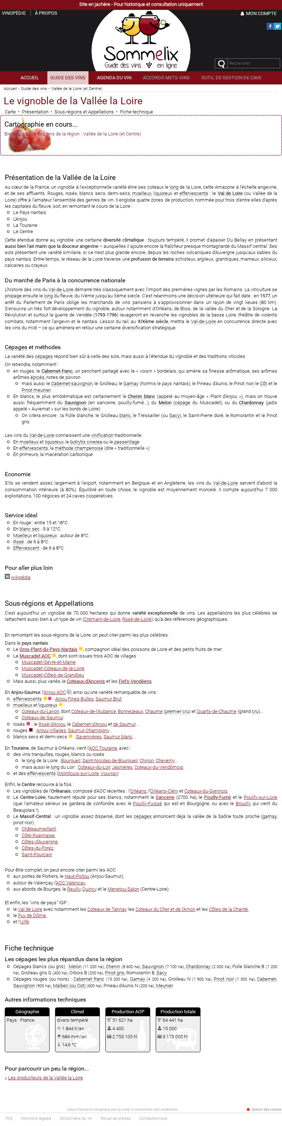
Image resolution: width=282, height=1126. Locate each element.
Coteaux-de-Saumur (42, 717)
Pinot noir (224, 979)
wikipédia (20, 577)
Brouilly (243, 803)
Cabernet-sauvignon (72, 383)
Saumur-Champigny (88, 730)
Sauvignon (75, 402)
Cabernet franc (88, 979)
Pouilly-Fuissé (147, 803)
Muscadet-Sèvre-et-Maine (49, 662)
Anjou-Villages (51, 730)
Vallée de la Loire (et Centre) (76, 88)
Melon (165, 402)
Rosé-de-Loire (136, 619)
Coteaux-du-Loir (94, 767)
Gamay (130, 383)
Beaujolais (24, 810)
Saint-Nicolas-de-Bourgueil (110, 760)
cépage (182, 402)
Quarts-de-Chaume (216, 711)
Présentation (35, 112)
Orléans (138, 791)
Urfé (24, 921)
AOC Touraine (103, 748)
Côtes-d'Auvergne (40, 841)
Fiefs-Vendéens (135, 681)
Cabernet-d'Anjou (89, 724)
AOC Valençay (70, 883)
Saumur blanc (118, 736)
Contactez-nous (153, 1118)
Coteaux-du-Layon (40, 711)
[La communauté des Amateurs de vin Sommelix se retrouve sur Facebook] (270, 28)
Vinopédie (14, 13)
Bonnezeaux (130, 711)
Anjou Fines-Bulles (74, 699)
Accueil (10, 88)
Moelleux (22, 535)
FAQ (9, 1118)
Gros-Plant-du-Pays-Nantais (48, 649)
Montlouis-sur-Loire (78, 773)
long (174, 187)
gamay (269, 816)
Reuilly (73, 889)
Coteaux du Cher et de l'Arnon (165, 909)
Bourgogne (198, 803)
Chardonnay (251, 402)
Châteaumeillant (39, 829)
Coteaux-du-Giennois (206, 791)
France (27, 1020)
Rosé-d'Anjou (52, 724)
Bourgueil (70, 760)
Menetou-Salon (123, 889)
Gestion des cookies (266, 1109)
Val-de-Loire (60, 289)
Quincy (89, 889)
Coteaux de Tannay (106, 909)
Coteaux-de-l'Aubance (93, 711)
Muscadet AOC (35, 656)
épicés (37, 377)
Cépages (16, 347)
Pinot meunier (36, 390)
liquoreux (162, 193)
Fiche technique (136, 112)
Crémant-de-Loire (102, 619)
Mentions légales (36, 1118)
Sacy (174, 415)
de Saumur (124, 724)
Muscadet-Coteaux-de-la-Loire (53, 668)
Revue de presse (116, 1118)
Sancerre (165, 797)
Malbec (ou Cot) (69, 985)
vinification (102, 435)
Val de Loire (230, 193)
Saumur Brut (108, 699)
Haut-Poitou (77, 876)
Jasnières (122, 767)
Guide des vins (34, 88)
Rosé (18, 541)
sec (36, 529)
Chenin (113, 966)
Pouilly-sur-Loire (260, 797)
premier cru (177, 711)
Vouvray (109, 773)
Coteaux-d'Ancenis (86, 681)
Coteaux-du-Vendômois (158, 767)
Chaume (154, 711)
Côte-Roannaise (38, 835)
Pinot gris (114, 972)
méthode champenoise (79, 448)
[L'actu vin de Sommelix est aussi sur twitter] (277, 28)
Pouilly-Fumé (217, 797)
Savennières (89, 736)
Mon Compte (261, 13)
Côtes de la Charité (228, 909)
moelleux (141, 193)
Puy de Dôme (32, 915)
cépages (44, 356)
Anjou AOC (55, 692)
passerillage (127, 442)
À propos (46, 13)
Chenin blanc (141, 396)
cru (255, 711)
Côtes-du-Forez (37, 848)
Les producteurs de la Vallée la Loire (45, 1077)
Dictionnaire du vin (76, 1118)
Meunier (164, 985)
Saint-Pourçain (37, 854)
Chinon (147, 760)
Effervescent (26, 548)
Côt (263, 383)
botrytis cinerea (86, 442)
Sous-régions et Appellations (84, 112)
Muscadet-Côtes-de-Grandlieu (53, 675)
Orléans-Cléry (164, 791)
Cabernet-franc (57, 371)
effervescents (194, 193)
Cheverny (165, 760)
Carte (10, 112)
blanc (125, 415)
